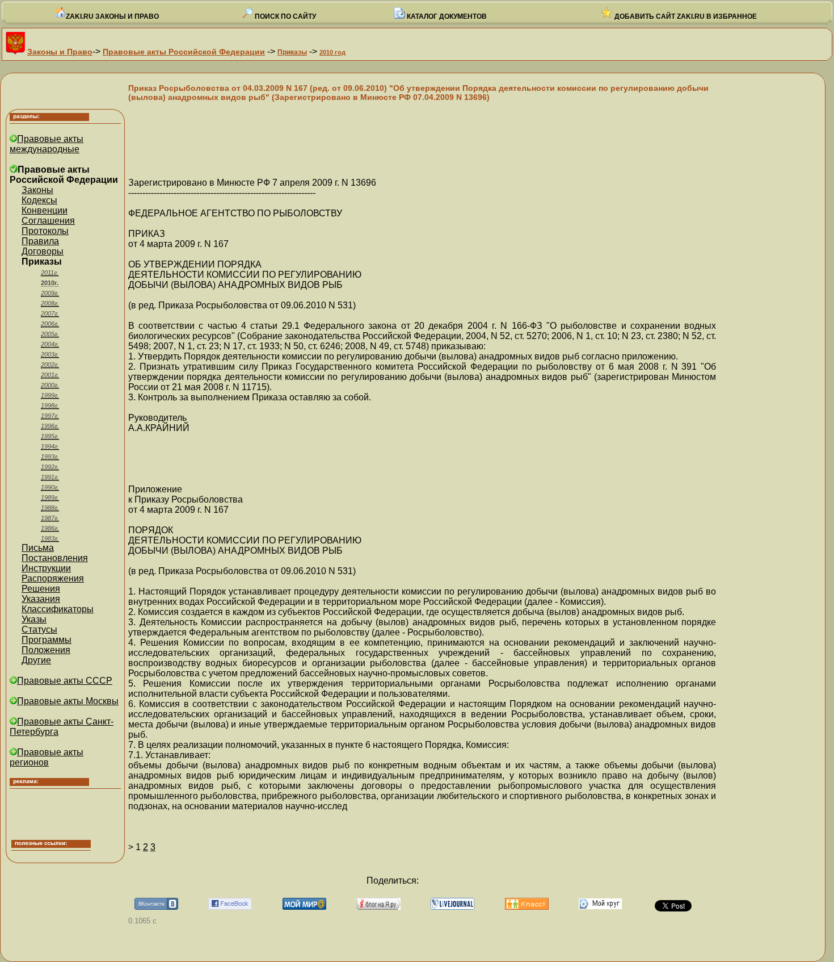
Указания (41, 599)
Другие (36, 660)
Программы (46, 640)
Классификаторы (58, 609)
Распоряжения (53, 578)
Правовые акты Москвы (68, 701)
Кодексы (39, 200)
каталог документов (446, 16)
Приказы (292, 52)
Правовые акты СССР (64, 680)
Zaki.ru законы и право (112, 16)
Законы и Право (59, 51)
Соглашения (48, 220)
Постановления (55, 558)
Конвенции (45, 210)
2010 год (332, 52)
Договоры (43, 251)
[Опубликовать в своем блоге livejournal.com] (452, 906)
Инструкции (46, 568)
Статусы (39, 629)
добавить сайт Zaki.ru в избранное (685, 16)
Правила (40, 241)
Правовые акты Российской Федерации (184, 51)
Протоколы (45, 231)
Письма (38, 548)
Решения (41, 588)
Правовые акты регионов (46, 757)
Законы (37, 190)
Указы (34, 619)
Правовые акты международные (46, 144)
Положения (46, 650)
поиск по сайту (284, 16)
